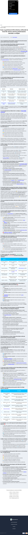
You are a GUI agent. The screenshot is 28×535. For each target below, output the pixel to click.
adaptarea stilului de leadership (21, 362)
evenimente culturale (16, 69)
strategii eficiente (10, 213)
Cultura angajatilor (6, 157)
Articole (14, 526)
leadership (13, 180)
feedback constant (21, 180)
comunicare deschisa (5, 59)
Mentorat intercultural (6, 408)
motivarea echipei (11, 364)
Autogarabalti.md (15, 519)
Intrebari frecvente (14, 524)
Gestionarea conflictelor (8, 232)
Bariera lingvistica (21, 268)
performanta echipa (24, 51)
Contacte (14, 528)
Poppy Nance (15, 37)
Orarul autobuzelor (14, 522)
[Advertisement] (14, 19)
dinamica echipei (15, 68)
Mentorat (5, 222)
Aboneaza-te (13, 13)
